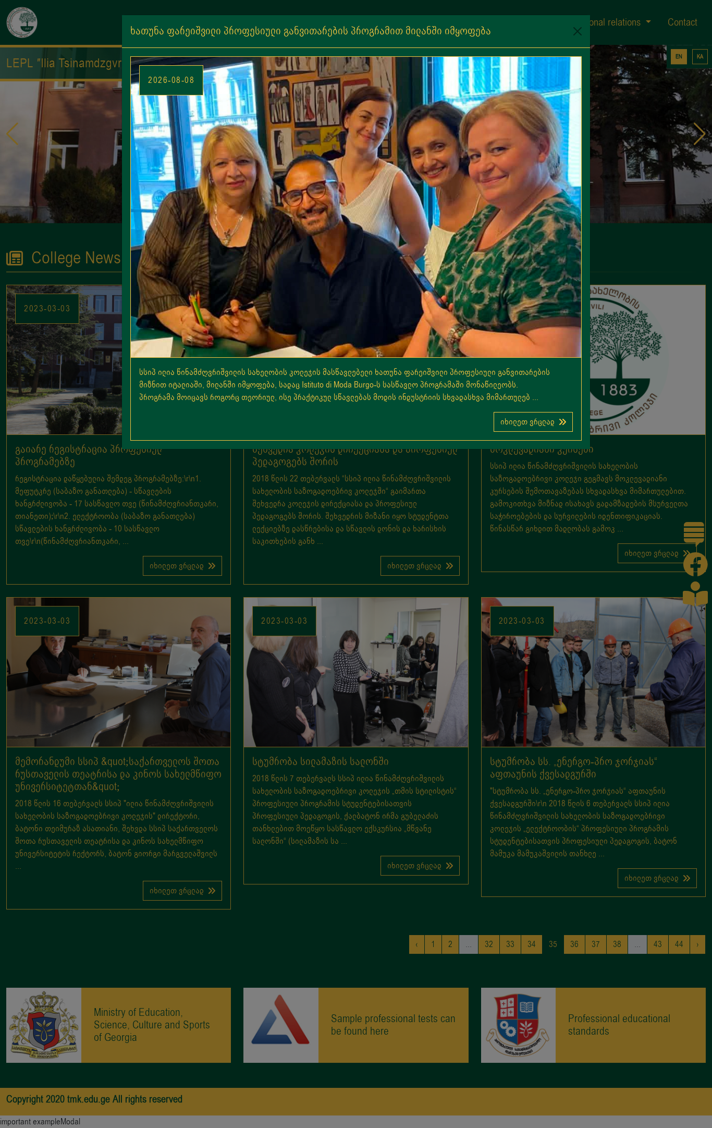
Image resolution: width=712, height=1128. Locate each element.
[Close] (577, 31)
